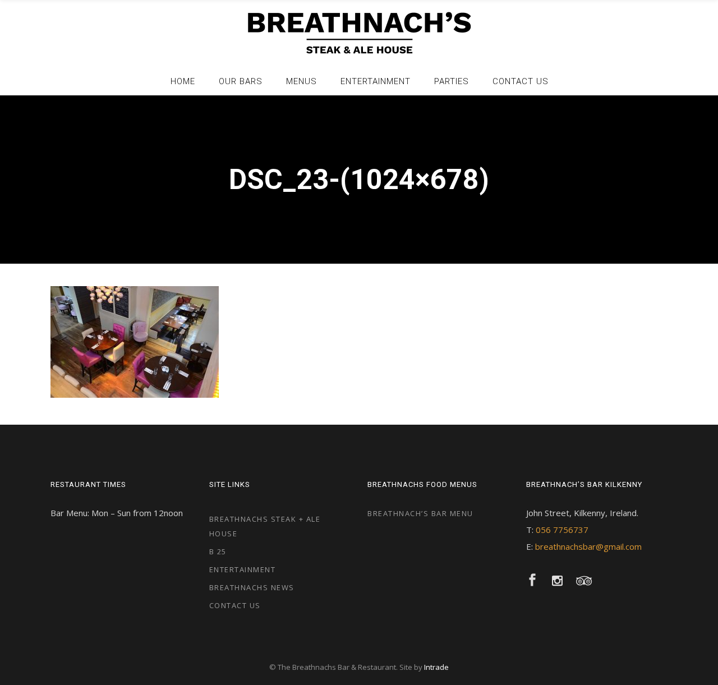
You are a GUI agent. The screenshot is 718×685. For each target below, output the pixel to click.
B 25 (218, 551)
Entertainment (242, 569)
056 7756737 (562, 529)
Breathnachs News (251, 587)
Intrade (436, 667)
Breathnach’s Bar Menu (420, 513)
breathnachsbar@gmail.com (588, 546)
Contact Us (235, 605)
